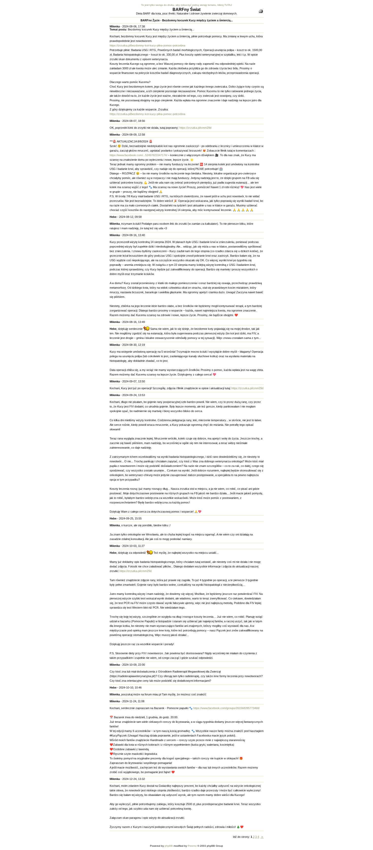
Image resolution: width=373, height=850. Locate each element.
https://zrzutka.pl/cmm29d (195, 127)
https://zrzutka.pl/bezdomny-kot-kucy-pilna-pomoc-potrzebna (147, 45)
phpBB (169, 845)
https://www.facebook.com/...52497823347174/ (138, 155)
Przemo (192, 845)
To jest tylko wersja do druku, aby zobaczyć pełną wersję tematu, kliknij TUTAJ (186, 5)
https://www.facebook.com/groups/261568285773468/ (226, 708)
